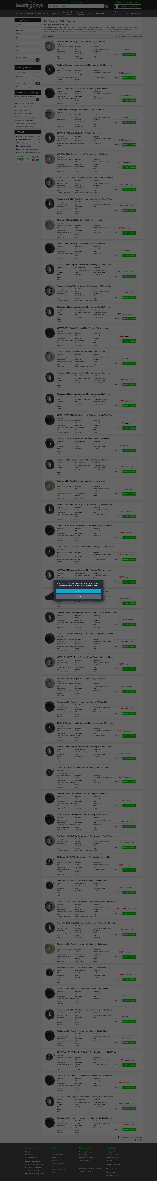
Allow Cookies (79, 591)
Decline (78, 596)
